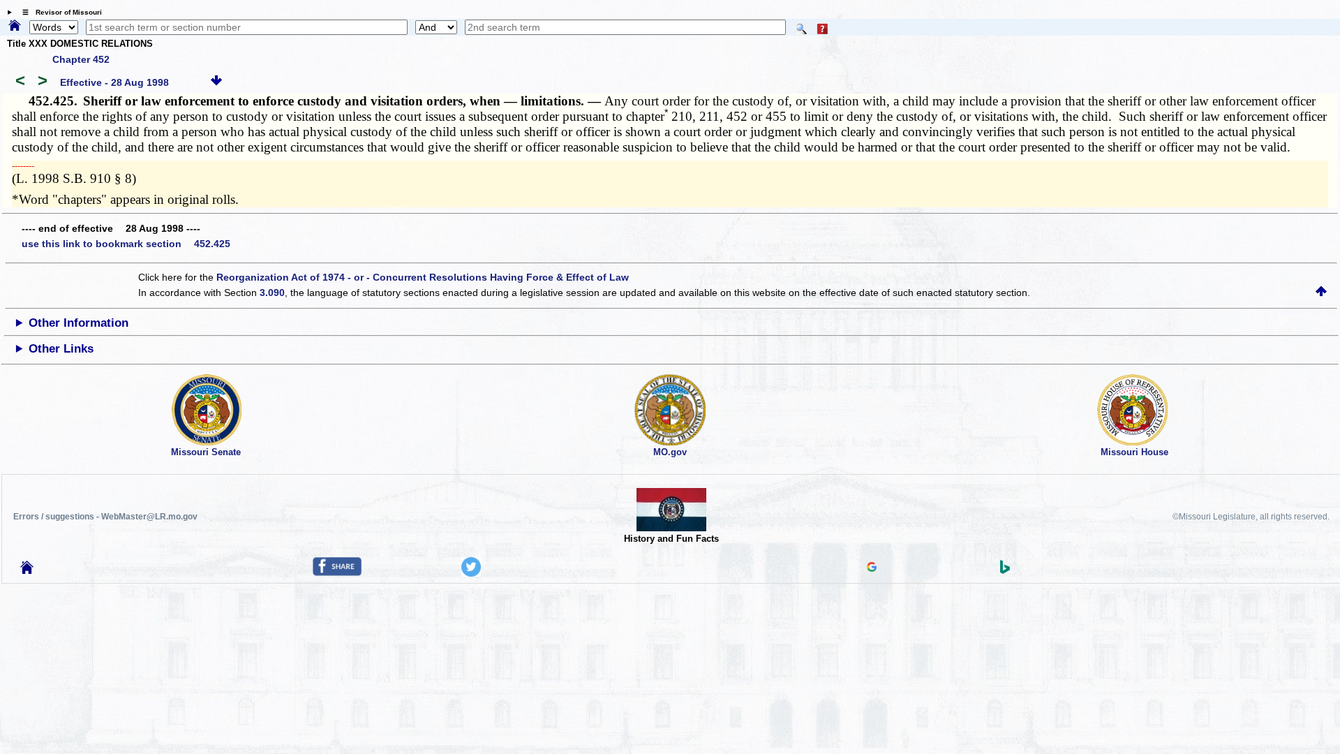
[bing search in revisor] (1005, 570)
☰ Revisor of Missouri (58, 12)
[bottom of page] (216, 82)
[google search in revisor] (872, 568)
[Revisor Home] (27, 570)
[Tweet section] (471, 573)
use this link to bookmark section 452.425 (126, 243)
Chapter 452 (81, 59)
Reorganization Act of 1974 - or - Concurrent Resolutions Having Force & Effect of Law (422, 277)
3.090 (272, 292)
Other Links (61, 348)
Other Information (78, 323)
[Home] (14, 27)
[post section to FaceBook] (337, 572)
